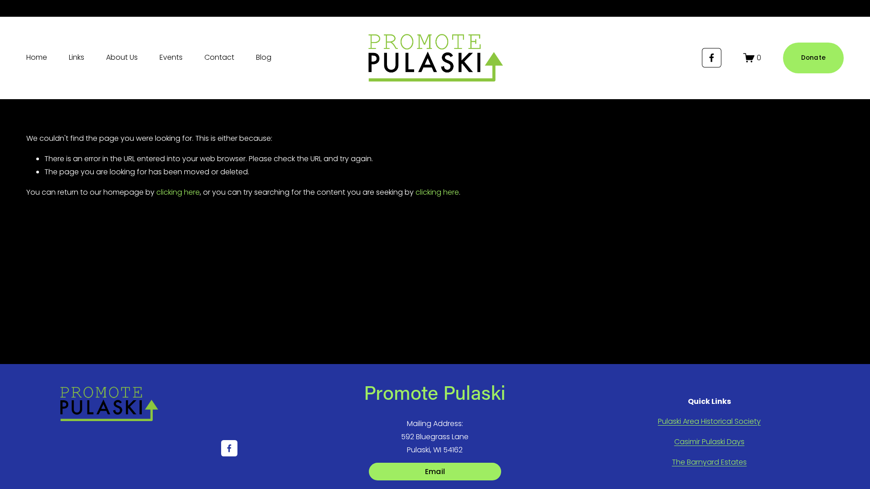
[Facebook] (711, 57)
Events (171, 57)
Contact (219, 57)
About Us (122, 57)
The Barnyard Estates (709, 462)
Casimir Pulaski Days (709, 441)
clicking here (178, 192)
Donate (813, 57)
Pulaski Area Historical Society (709, 421)
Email (435, 471)
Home (36, 57)
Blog (263, 57)
